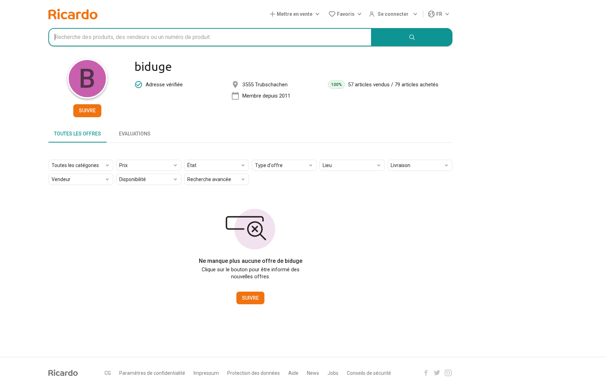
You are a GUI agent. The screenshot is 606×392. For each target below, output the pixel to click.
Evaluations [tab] (134, 134)
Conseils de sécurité (369, 373)
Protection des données (253, 373)
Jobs (333, 373)
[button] (296, 14)
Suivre (87, 110)
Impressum (206, 373)
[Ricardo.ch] (72, 14)
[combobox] (210, 37)
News (313, 373)
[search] (412, 37)
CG (108, 373)
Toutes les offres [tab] (77, 134)
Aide (293, 373)
